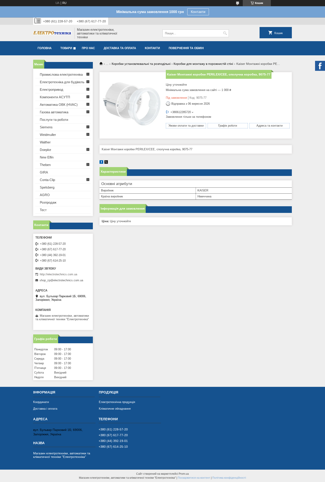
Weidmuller (48, 135)
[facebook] (101, 162)
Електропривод (51, 89)
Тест (43, 210)
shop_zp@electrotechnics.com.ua (61, 280)
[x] (106, 162)
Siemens (46, 127)
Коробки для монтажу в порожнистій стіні (203, 64)
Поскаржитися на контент (194, 477)
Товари (66, 48)
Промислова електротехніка (61, 74)
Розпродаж (48, 202)
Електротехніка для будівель (62, 82)
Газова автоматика (54, 112)
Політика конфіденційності (229, 477)
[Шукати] (225, 33)
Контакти (198, 12)
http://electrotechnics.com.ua (58, 274)
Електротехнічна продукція (117, 402)
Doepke (45, 150)
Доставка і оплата (45, 408)
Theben (45, 165)
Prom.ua (184, 473)
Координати (41, 402)
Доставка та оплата (120, 48)
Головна (45, 48)
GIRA (44, 172)
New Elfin (47, 157)
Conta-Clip (47, 180)
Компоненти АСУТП (55, 97)
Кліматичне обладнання (115, 408)
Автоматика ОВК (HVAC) (59, 104)
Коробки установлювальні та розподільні (141, 64)
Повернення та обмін (186, 48)
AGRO (45, 195)
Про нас (88, 48)
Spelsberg (47, 187)
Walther (45, 142)
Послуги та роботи (54, 119)
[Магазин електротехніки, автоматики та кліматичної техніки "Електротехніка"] (52, 33)
